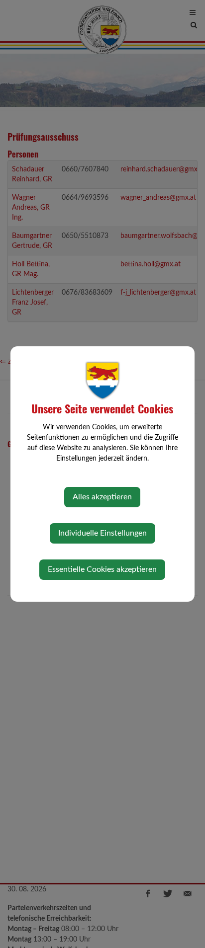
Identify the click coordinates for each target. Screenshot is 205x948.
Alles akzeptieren (102, 497)
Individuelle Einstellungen (102, 533)
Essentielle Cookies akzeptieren (102, 569)
